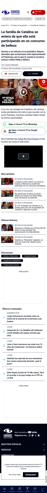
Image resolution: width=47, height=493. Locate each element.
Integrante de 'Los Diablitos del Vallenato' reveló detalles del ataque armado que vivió (25, 333)
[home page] (11, 12)
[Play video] (23, 92)
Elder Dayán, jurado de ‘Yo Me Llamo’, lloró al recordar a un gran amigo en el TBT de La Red (25, 375)
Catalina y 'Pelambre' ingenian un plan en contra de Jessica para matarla (29, 242)
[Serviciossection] (44, 450)
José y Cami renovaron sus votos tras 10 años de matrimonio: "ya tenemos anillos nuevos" (24, 347)
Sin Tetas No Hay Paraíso (26, 139)
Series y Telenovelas (11, 256)
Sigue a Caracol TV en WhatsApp (23, 124)
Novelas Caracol (30, 256)
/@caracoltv (13, 73)
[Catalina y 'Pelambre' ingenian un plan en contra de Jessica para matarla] (7, 239)
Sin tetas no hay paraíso (19, 25)
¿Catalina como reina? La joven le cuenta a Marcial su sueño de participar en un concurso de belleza (30, 184)
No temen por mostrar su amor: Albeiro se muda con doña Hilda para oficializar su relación (28, 196)
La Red (9, 327)
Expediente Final (13, 313)
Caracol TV (5, 25)
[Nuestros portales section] (44, 444)
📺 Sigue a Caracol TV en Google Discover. (23, 131)
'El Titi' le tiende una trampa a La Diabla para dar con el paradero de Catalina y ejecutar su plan (29, 208)
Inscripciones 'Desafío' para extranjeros (17, 19)
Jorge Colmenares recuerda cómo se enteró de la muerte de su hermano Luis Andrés (24, 319)
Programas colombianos (12, 260)
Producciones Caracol (11, 265)
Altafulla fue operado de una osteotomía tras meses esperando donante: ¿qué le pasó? (24, 361)
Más (42, 491)
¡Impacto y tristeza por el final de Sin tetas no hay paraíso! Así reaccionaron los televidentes (30, 230)
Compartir (35, 74)
